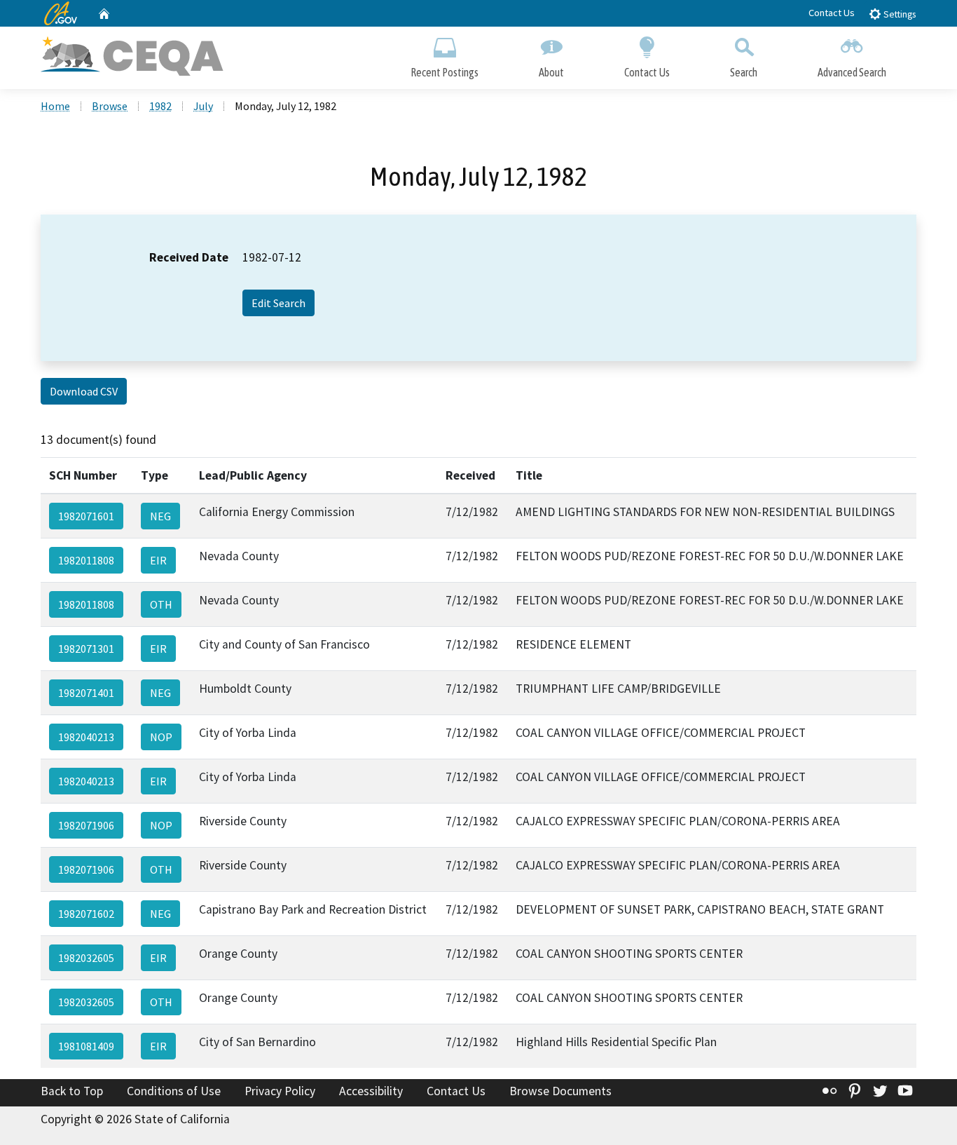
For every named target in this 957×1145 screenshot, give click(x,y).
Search (743, 72)
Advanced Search (852, 72)
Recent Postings (444, 72)
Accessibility (371, 1091)
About (551, 72)
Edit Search (278, 303)
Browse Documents (560, 1091)
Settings (898, 14)
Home (55, 106)
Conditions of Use (174, 1091)
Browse (110, 106)
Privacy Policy (280, 1091)
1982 (160, 106)
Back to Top (72, 1091)
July (203, 106)
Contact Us (831, 12)
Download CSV (84, 391)
